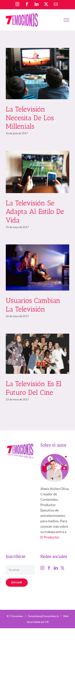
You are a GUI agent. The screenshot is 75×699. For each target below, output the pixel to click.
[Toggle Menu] (66, 20)
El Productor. (50, 537)
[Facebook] (49, 568)
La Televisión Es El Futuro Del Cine (34, 388)
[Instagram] (42, 568)
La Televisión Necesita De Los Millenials (30, 117)
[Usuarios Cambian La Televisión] (37, 267)
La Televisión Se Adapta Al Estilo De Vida (35, 211)
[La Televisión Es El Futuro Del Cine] (37, 354)
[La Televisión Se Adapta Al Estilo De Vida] (37, 172)
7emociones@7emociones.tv (43, 616)
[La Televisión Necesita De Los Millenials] (37, 73)
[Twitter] (62, 568)
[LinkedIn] (56, 568)
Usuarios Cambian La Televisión (33, 304)
